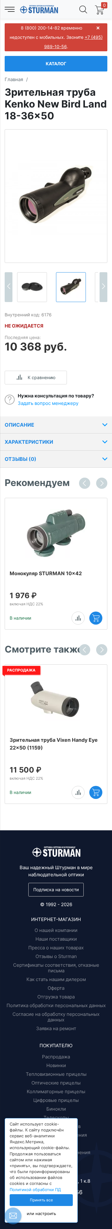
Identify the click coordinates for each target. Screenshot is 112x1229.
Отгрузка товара (56, 997)
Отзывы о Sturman (56, 956)
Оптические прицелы (56, 1083)
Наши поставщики (56, 939)
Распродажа (56, 1057)
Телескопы (56, 1118)
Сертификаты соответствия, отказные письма (56, 968)
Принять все (41, 1200)
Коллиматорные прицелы (56, 1091)
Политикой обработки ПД (35, 1189)
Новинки (56, 1065)
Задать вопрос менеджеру (48, 403)
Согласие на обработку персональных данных (56, 1017)
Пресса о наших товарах (56, 948)
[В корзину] (95, 618)
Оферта (56, 988)
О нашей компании (56, 930)
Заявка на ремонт (56, 1028)
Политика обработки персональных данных (56, 1005)
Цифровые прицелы (56, 1100)
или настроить (41, 1213)
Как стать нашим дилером (56, 979)
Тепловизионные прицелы (56, 1074)
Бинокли (56, 1109)
